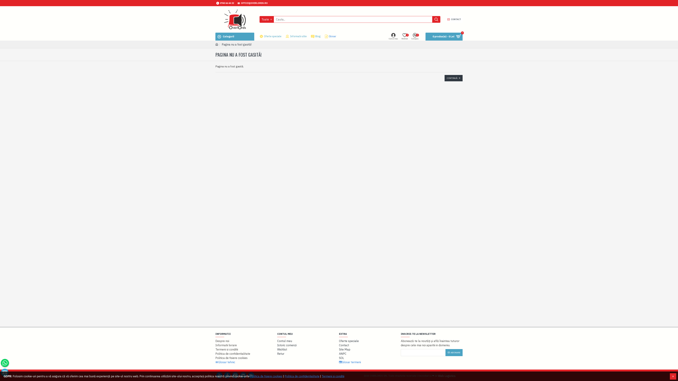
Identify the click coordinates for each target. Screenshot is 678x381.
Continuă (452, 78)
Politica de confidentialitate (302, 376)
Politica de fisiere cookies (266, 376)
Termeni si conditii (333, 376)
